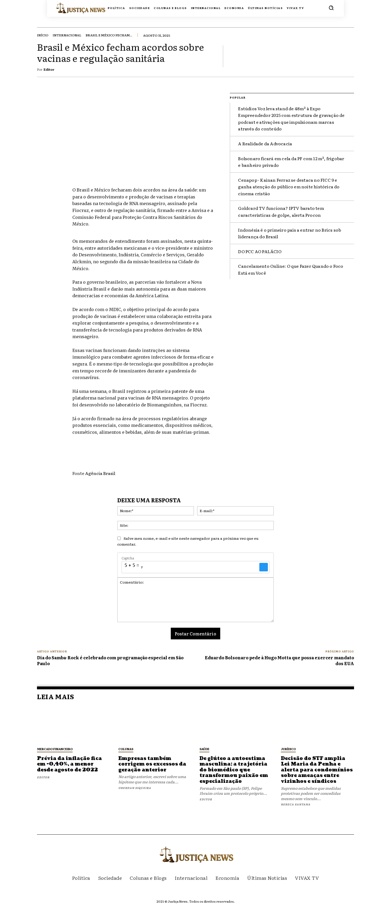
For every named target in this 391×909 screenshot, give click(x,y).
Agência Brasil (100, 473)
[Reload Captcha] (263, 567)
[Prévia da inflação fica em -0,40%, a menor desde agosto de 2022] (73, 725)
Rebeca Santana (295, 804)
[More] (348, 56)
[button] (331, 7)
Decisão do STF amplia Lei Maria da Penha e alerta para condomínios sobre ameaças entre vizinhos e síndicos (317, 770)
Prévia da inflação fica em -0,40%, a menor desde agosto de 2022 (69, 764)
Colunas (125, 749)
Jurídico (288, 749)
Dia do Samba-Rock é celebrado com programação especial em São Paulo (110, 660)
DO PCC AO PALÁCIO (259, 251)
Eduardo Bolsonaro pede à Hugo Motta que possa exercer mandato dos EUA (279, 660)
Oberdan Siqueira (134, 788)
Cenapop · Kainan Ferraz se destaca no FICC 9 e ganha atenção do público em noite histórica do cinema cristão (288, 187)
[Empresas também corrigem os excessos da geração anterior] (155, 725)
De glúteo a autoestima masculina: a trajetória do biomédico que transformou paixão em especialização (233, 770)
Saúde (204, 749)
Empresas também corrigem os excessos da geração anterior (152, 764)
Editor (49, 69)
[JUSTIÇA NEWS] (70, 8)
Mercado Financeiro (55, 749)
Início (42, 35)
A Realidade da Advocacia (265, 143)
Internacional (67, 35)
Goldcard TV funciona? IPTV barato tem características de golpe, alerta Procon (281, 211)
